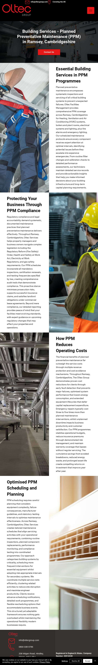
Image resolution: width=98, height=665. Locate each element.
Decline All (76, 661)
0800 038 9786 (26, 647)
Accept (87, 661)
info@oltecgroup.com (29, 640)
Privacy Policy (45, 662)
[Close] (95, 661)
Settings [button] (65, 661)
